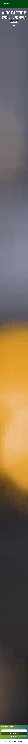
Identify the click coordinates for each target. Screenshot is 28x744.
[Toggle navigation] (25, 3)
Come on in (14, 21)
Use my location (14, 733)
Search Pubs (14, 736)
